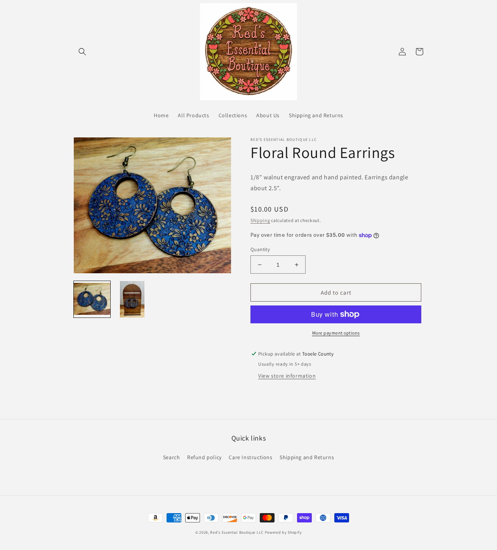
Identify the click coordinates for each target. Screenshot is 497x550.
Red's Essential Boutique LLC (237, 532)
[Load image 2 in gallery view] (132, 299)
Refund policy (204, 457)
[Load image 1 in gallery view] (92, 299)
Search (171, 457)
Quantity (260, 249)
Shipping (260, 220)
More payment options (336, 333)
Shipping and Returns (307, 457)
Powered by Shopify (283, 532)
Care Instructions (250, 457)
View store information (287, 375)
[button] (82, 51)
